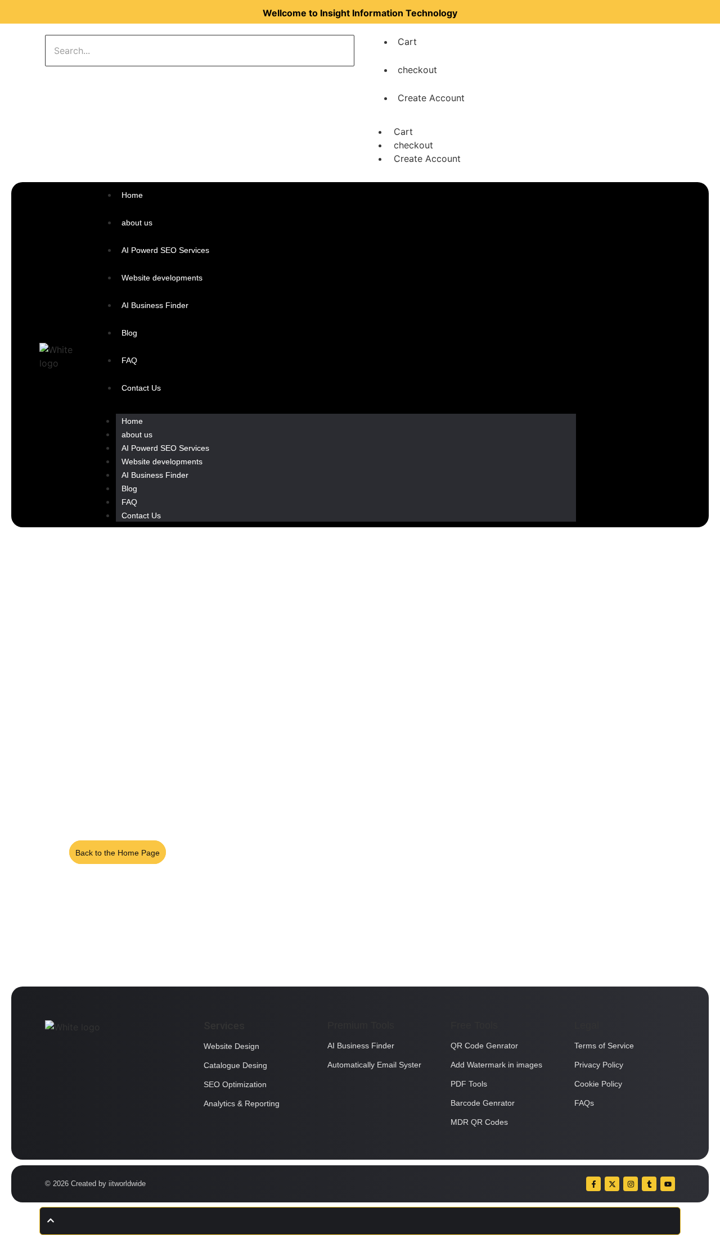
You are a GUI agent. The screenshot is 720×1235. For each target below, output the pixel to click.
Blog (129, 488)
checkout (417, 69)
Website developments (162, 461)
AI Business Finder (155, 475)
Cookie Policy (598, 1083)
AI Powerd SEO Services (165, 448)
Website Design (231, 1046)
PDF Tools (469, 1083)
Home (132, 421)
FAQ (129, 501)
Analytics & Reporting (242, 1103)
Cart (407, 41)
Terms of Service (604, 1045)
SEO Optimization (235, 1084)
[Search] (80, 77)
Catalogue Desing (235, 1065)
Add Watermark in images (496, 1064)
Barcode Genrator (483, 1102)
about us (137, 434)
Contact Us (141, 515)
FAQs (584, 1102)
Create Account (431, 97)
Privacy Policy (598, 1064)
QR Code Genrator (484, 1045)
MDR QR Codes (479, 1122)
